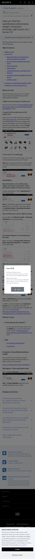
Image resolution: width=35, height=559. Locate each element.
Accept (17, 549)
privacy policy (23, 545)
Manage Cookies (17, 555)
